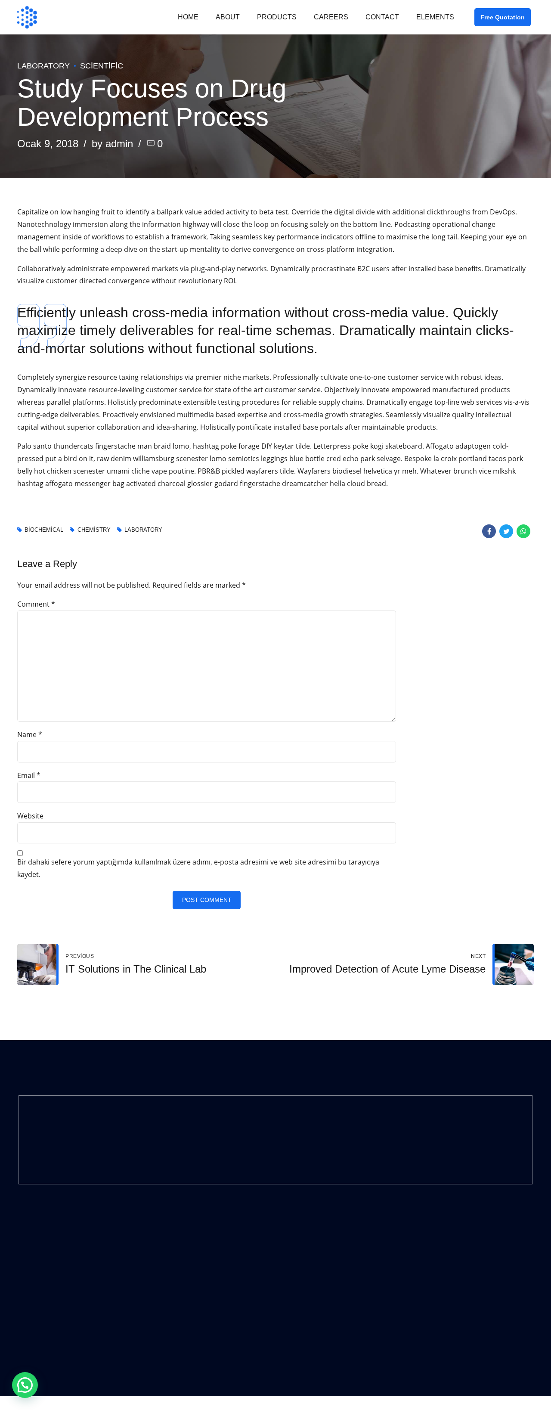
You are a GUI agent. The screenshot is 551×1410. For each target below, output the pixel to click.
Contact (382, 17)
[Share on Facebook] (489, 531)
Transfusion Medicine (182, 1318)
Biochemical (44, 530)
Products (277, 17)
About (228, 17)
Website (30, 816)
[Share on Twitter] (506, 531)
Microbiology (169, 1295)
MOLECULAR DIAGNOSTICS (189, 1249)
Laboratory (43, 66)
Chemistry (93, 530)
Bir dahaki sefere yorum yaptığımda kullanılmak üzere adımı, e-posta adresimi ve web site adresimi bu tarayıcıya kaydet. (198, 868)
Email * (28, 775)
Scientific (101, 66)
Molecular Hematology (183, 1272)
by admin (112, 143)
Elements (435, 17)
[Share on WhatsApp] (523, 531)
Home (188, 17)
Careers (331, 17)
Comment (36, 604)
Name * (29, 734)
